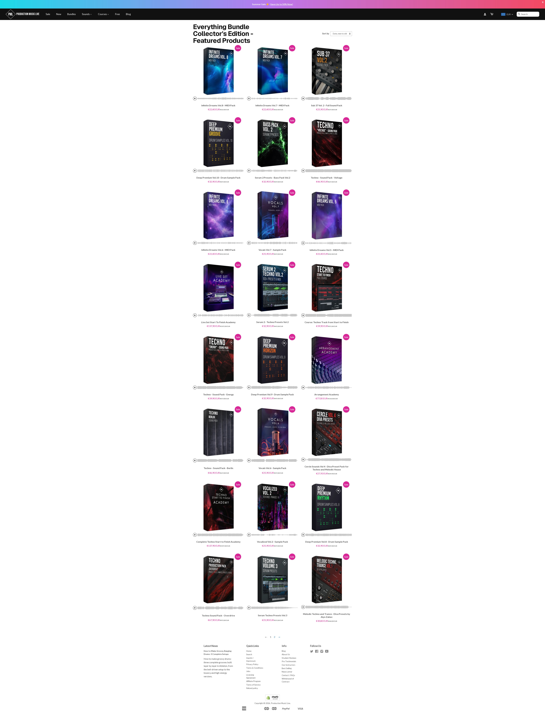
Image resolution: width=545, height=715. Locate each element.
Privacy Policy (252, 664)
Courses (102, 14)
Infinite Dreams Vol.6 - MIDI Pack (218, 249)
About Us (286, 654)
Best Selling (287, 668)
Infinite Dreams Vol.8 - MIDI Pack (218, 105)
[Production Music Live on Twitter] (311, 652)
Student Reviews (289, 658)
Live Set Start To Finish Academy (218, 322)
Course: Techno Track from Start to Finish (327, 322)
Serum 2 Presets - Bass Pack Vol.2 (272, 177)
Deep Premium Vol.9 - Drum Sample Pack (272, 394)
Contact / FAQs (288, 675)
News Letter (287, 672)
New (58, 14)
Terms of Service (253, 685)
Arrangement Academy (326, 394)
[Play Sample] (195, 98)
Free (117, 14)
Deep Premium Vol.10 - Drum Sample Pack (218, 177)
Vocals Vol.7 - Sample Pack (272, 249)
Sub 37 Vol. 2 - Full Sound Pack (326, 105)
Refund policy (252, 688)
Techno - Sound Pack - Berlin (218, 468)
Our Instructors (288, 665)
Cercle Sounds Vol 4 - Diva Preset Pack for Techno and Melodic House (327, 468)
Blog (128, 14)
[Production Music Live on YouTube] (326, 652)
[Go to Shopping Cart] (492, 14)
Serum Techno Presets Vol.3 (272, 615)
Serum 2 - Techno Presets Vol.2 (272, 322)
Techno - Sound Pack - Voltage (326, 177)
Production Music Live (280, 703)
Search (249, 654)
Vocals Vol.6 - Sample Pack (272, 468)
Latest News (211, 645)
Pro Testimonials (289, 661)
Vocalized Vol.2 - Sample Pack (272, 541)
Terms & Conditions (254, 668)
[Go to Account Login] (485, 14)
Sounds (86, 14)
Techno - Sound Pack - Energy (218, 394)
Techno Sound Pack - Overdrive (218, 615)
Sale (48, 14)
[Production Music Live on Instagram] (321, 652)
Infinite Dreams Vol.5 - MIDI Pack (327, 250)
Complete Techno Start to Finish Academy (218, 541)
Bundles (71, 14)
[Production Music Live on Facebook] (316, 652)
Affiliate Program (253, 681)
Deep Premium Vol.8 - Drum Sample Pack (326, 541)
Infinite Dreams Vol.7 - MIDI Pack (272, 105)
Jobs (248, 671)
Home (248, 651)
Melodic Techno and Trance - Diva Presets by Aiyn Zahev (326, 615)
